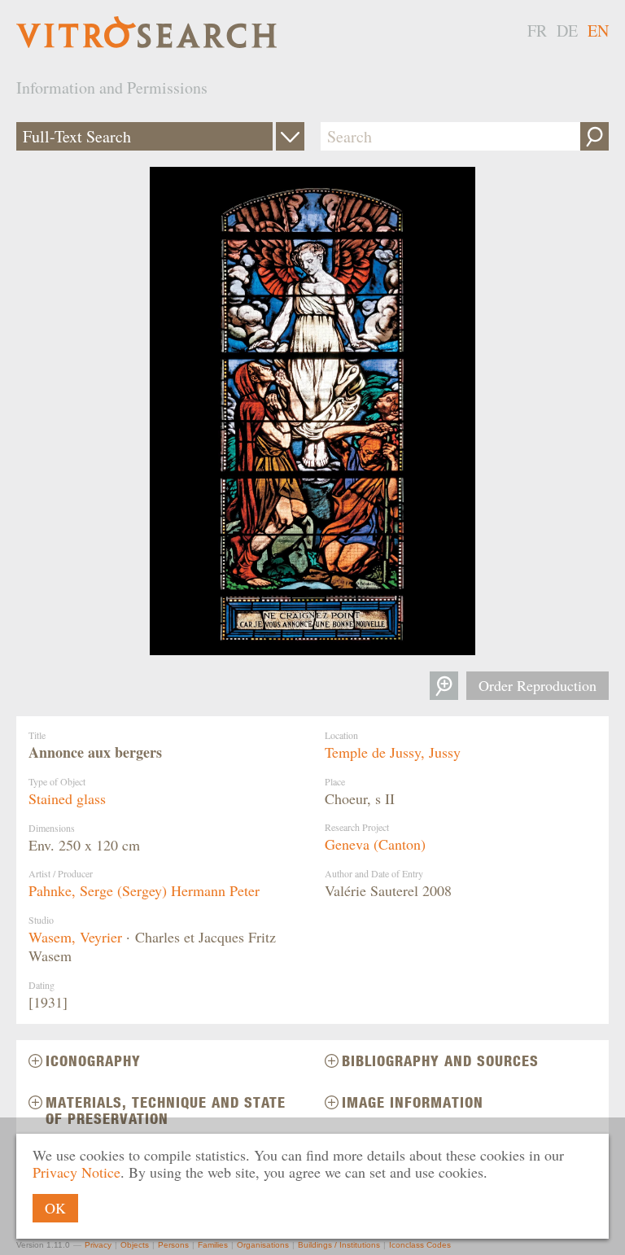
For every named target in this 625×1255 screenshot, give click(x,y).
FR (537, 31)
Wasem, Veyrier (75, 937)
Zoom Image (444, 685)
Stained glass (67, 798)
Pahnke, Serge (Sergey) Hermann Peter (144, 890)
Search (594, 136)
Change (290, 136)
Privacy (98, 1244)
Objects (134, 1244)
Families (213, 1244)
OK (55, 1208)
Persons (173, 1244)
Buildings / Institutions (339, 1244)
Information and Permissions (112, 87)
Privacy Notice (76, 1172)
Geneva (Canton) (375, 844)
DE (567, 31)
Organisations (263, 1244)
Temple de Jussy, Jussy (393, 752)
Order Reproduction (538, 685)
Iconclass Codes (420, 1244)
